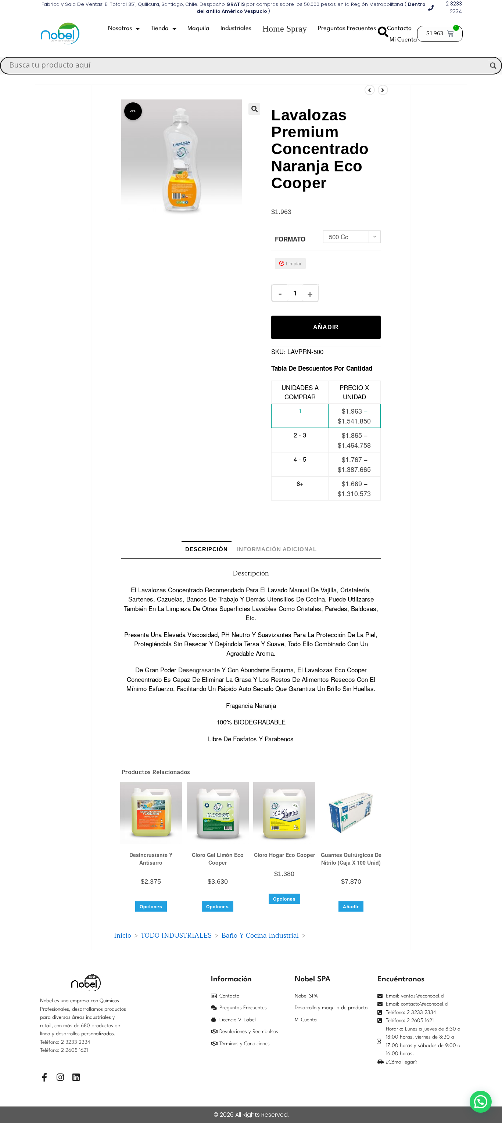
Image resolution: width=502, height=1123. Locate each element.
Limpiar (293, 263)
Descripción (206, 549)
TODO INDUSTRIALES (176, 935)
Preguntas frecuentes (347, 28)
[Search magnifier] (493, 66)
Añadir (326, 327)
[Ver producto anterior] (370, 90)
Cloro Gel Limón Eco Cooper (218, 858)
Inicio (122, 935)
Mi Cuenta (403, 40)
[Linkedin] (76, 1077)
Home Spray (284, 28)
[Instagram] (60, 1077)
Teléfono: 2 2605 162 (63, 1050)
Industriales (235, 28)
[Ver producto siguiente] (383, 90)
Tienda (160, 28)
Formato (290, 239)
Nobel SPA (306, 996)
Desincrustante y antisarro (150, 858)
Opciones (151, 906)
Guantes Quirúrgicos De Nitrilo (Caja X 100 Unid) (351, 858)
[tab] (207, 549)
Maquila (198, 28)
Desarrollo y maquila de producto (331, 1007)
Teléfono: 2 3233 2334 (65, 1042)
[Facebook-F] (44, 1077)
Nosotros (120, 28)
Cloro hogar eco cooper (284, 854)
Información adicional (277, 549)
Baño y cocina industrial (260, 935)
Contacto (399, 28)
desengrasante (199, 669)
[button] (254, 109)
